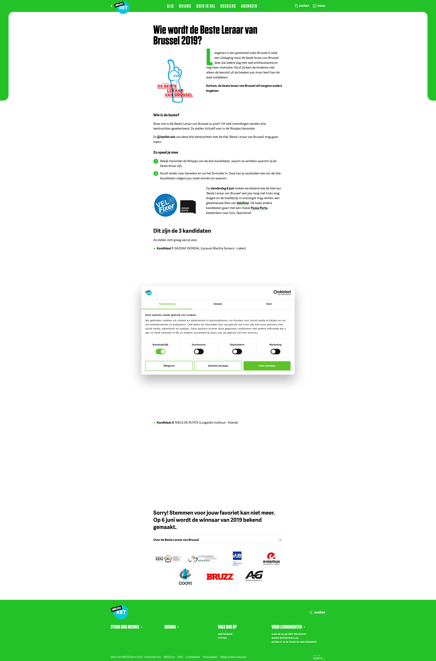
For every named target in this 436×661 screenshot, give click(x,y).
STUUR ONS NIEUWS (125, 627)
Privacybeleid (210, 657)
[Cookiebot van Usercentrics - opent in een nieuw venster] (276, 292)
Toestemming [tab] (167, 304)
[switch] (199, 351)
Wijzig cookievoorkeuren (233, 657)
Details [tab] (218, 304)
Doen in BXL (205, 6)
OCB (180, 657)
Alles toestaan (267, 365)
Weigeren (169, 365)
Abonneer (249, 6)
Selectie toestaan (218, 365)
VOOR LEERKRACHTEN (287, 627)
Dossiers (228, 6)
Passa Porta (259, 208)
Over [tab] (269, 304)
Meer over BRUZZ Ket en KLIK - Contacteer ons (136, 657)
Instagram (225, 634)
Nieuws (185, 6)
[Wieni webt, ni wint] (319, 656)
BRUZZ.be (169, 657)
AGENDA (170, 627)
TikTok (222, 638)
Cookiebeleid (193, 657)
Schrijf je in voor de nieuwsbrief (294, 641)
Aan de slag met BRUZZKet (289, 634)
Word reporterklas (285, 638)
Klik (170, 6)
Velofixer (243, 203)
